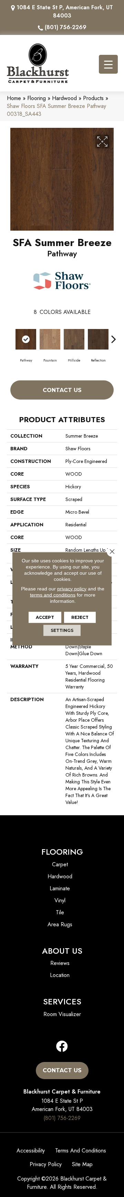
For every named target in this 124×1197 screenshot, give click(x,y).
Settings (62, 630)
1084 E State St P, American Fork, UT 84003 (65, 11)
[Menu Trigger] (108, 64)
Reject (80, 617)
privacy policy (71, 588)
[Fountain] (50, 339)
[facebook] (62, 1046)
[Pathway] (26, 339)
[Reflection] (98, 339)
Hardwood (64, 98)
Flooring (36, 98)
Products (93, 98)
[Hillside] (74, 339)
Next (113, 335)
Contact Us (62, 390)
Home (14, 98)
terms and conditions (52, 594)
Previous (10, 335)
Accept (45, 617)
